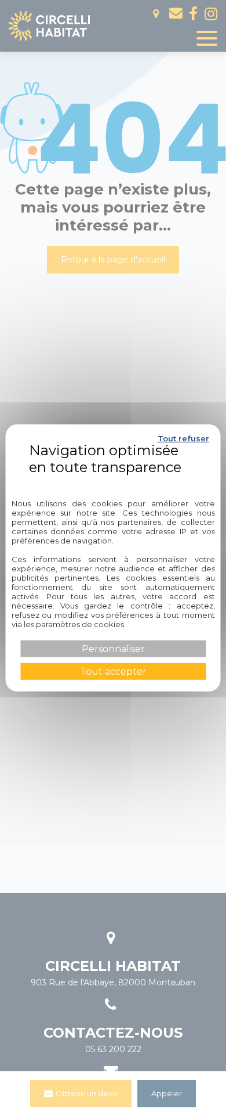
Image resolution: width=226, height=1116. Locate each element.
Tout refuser (183, 438)
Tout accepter (113, 671)
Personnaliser (113, 648)
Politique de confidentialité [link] (113, 481)
